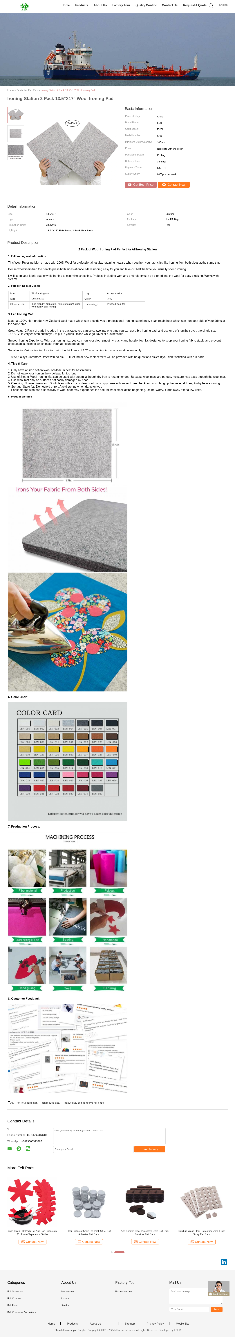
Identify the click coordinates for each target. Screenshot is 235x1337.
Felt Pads (12, 1305)
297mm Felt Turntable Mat (89, 1231)
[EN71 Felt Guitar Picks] (32, 1202)
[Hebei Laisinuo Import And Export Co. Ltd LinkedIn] (224, 1262)
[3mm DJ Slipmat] (145, 1202)
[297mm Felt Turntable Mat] (89, 1202)
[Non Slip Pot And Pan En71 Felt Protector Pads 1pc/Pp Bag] (201, 1202)
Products (81, 5)
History (65, 1298)
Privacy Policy (155, 1323)
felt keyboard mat (27, 1102)
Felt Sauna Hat (15, 1291)
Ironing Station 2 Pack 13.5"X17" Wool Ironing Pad (68, 90)
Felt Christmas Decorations (21, 1312)
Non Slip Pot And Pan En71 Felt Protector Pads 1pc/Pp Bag (201, 1233)
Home (66, 5)
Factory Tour (121, 5)
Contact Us (170, 5)
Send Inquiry (150, 1149)
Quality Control (145, 5)
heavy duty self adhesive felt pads (84, 1102)
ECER (177, 1330)
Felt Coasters (14, 1298)
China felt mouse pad (66, 1330)
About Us (100, 5)
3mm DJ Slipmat (145, 1231)
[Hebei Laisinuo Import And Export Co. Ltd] (25, 6)
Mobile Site (182, 1323)
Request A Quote (195, 5)
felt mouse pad (50, 1102)
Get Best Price (142, 184)
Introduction (67, 1291)
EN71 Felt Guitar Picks (32, 1231)
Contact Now (176, 184)
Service (65, 1305)
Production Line (123, 1291)
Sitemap (130, 1323)
